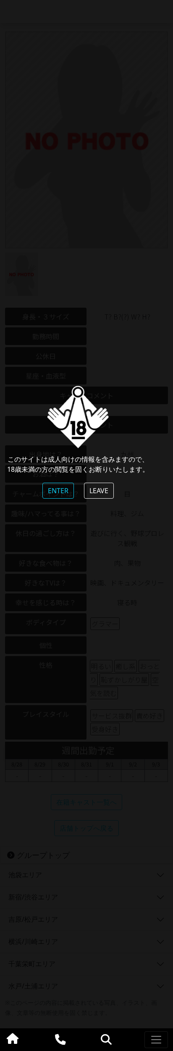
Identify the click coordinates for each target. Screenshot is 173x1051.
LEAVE (98, 490)
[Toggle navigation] (156, 1039)
